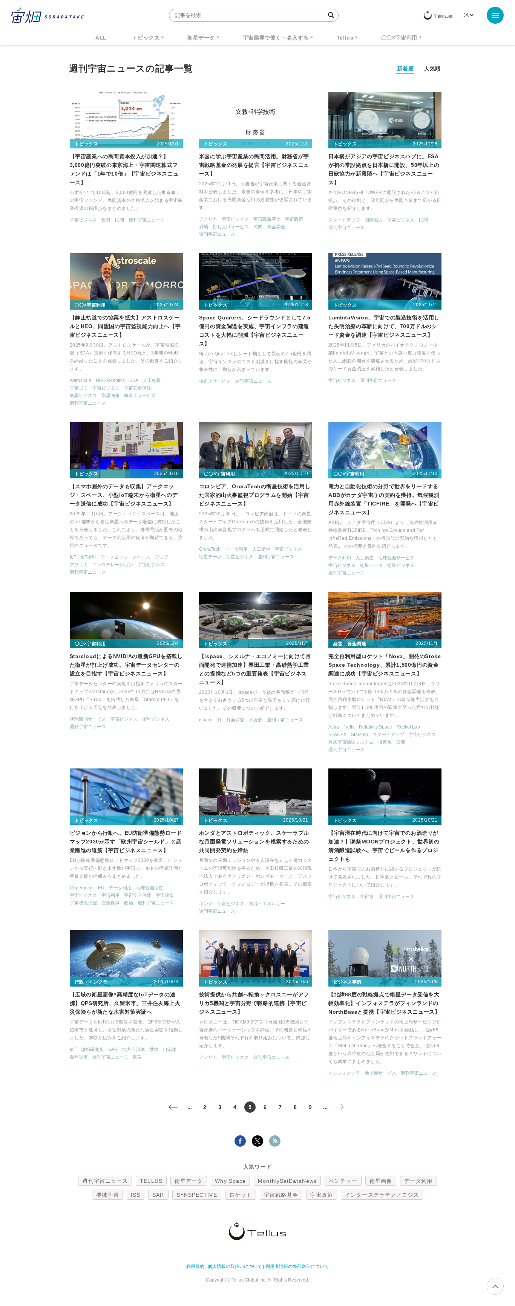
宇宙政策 (294, 219)
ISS (135, 1195)
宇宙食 (367, 896)
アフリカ (79, 564)
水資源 (255, 720)
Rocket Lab (408, 727)
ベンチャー (343, 1181)
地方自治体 (133, 1049)
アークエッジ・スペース (125, 557)
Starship (359, 734)
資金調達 (276, 226)
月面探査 (235, 720)
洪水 (153, 1049)
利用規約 (195, 1266)
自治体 (169, 1049)
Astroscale (80, 380)
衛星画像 (110, 395)
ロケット (240, 1195)
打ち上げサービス (231, 226)
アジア (162, 557)
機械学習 (107, 1195)
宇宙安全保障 (137, 388)
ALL (101, 38)
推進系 (385, 742)
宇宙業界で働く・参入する (276, 38)
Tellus (345, 38)
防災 (137, 1057)
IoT (73, 557)
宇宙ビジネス (83, 220)
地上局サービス (380, 1073)
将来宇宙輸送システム (351, 742)
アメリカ (208, 219)
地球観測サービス (396, 558)
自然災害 (79, 1057)
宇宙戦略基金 (266, 219)
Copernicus (81, 888)
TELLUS (151, 1181)
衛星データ (201, 38)
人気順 (432, 69)
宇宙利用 (110, 895)
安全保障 (110, 903)
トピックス (145, 38)
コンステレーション (112, 564)
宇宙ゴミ (79, 388)
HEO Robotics (110, 380)
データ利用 (236, 549)
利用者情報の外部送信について (297, 1266)
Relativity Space (375, 727)
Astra (333, 727)
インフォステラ (344, 1073)
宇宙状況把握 (83, 903)
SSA (133, 380)
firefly (348, 727)
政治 (128, 903)
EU (101, 888)
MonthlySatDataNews (287, 1181)
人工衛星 (152, 380)
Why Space (230, 1181)
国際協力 (374, 220)
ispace (206, 720)
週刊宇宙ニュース (147, 220)
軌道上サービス (140, 395)
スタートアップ (344, 220)
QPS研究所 (92, 1049)
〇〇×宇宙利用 (399, 38)
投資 (105, 220)
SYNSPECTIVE (196, 1195)
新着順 (405, 69)
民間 (119, 220)
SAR (113, 1049)
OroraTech (210, 549)
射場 (203, 226)
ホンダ (206, 903)
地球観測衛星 (149, 888)
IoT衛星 (88, 557)
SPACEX (337, 734)
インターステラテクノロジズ (382, 1195)
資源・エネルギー (267, 903)
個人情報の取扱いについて (235, 1266)
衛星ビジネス (83, 395)
